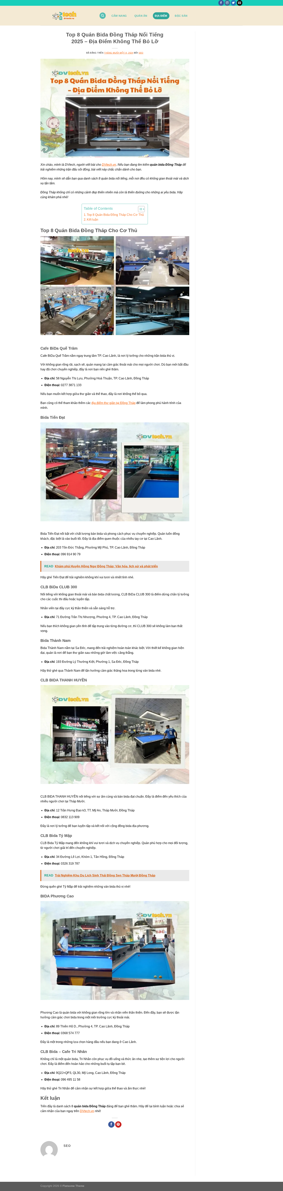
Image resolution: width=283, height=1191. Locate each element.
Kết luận (92, 219)
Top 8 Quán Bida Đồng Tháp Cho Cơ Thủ (115, 214)
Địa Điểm (161, 15)
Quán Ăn (140, 15)
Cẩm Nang (119, 15)
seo (141, 53)
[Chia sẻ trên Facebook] (111, 1124)
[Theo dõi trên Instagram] (227, 3)
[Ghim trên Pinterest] (118, 1124)
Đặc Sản (181, 15)
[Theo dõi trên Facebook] (221, 3)
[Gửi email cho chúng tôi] (239, 3)
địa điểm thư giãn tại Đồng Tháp (113, 403)
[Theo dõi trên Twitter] (233, 3)
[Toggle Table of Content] (139, 209)
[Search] (103, 15)
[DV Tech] (66, 15)
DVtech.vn (109, 164)
